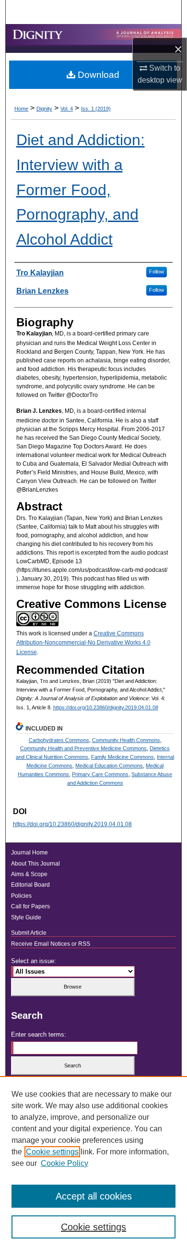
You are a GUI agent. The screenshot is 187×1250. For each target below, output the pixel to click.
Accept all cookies (94, 1196)
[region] (93, 1163)
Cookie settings (52, 1152)
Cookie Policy (64, 1163)
